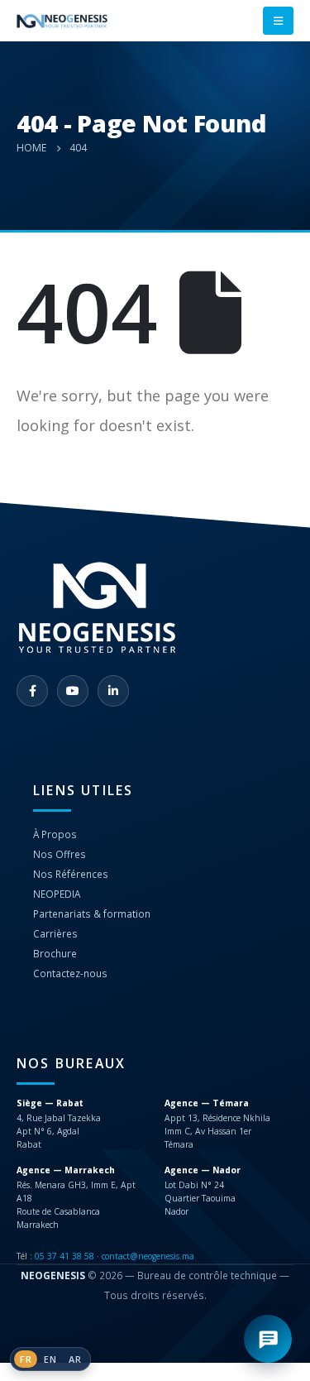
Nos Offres (59, 854)
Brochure (55, 953)
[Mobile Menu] (278, 21)
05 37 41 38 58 (64, 1256)
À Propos (55, 834)
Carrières (55, 933)
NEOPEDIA (56, 893)
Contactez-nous (70, 973)
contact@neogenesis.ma (148, 1256)
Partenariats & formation (91, 913)
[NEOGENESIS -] (62, 21)
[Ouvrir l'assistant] (268, 1339)
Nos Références (70, 873)
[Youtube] (72, 691)
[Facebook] (32, 691)
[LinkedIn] (113, 691)
